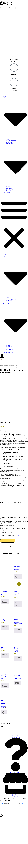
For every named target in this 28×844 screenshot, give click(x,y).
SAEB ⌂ (8, 139)
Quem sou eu (6, 192)
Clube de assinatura (8, 193)
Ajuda (18, 535)
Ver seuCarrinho (14, 89)
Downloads (9, 188)
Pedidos (8, 186)
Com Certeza (14, 547)
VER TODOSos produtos (14, 75)
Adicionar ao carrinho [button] (18, 576)
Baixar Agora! (17, 683)
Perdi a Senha (9, 191)
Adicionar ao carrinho (8, 540)
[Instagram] (6, 3)
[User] (2, 356)
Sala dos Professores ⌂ (11, 140)
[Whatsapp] (10, 3)
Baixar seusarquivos (14, 60)
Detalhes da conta (10, 189)
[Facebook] (2, 3)
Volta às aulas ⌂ (10, 143)
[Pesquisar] (15, 8)
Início (4, 96)
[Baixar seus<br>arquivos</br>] (14, 53)
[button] (14, 224)
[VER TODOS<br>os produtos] (14, 67)
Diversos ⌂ (9, 142)
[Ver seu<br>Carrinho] (14, 82)
